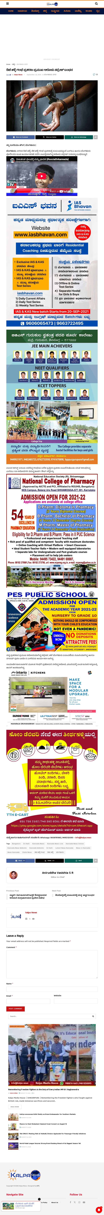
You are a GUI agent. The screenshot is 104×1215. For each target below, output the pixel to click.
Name (9, 984)
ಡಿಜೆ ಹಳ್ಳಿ (50, 852)
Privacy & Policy (41, 1202)
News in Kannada (83, 848)
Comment (11, 947)
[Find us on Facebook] (70, 1203)
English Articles (17, 1026)
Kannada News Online (75, 844)
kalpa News (18, 74)
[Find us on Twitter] (75, 1203)
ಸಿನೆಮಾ (67, 11)
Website (57, 996)
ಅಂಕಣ (89, 11)
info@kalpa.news (83, 838)
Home (10, 11)
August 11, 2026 (26, 1127)
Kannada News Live (55, 844)
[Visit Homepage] (52, 4)
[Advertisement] (52, 36)
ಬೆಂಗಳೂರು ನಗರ (22, 64)
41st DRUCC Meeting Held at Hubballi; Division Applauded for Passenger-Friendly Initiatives (53, 1133)
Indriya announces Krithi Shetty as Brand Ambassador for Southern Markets (48, 1114)
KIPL (38, 1186)
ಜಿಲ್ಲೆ (45, 11)
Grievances (27, 1202)
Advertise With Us (12, 1202)
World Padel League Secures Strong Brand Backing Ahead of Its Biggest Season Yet (50, 1143)
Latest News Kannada (64, 848)
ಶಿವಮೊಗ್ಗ (35, 11)
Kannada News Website (17, 848)
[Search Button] (96, 4)
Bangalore (16, 844)
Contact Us (10, 1206)
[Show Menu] (7, 4)
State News (27, 852)
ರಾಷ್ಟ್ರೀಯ (55, 11)
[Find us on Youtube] (84, 1203)
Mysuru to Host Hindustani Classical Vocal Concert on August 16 (43, 1124)
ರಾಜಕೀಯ (22, 11)
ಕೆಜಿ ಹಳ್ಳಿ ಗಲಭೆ (40, 852)
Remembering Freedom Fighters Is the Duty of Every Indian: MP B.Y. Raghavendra (43, 1090)
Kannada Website (37, 848)
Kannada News (38, 844)
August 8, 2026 (26, 1147)
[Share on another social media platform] (96, 137)
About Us (54, 1202)
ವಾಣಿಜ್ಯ (78, 11)
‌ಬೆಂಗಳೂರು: (60, 852)
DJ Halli (26, 844)
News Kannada (14, 852)
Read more (16, 1107)
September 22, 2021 (34, 74)
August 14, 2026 (26, 1118)
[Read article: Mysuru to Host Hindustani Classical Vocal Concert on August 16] (13, 1126)
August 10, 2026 (26, 1137)
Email (9, 996)
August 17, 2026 (25, 1093)
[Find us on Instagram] (79, 1203)
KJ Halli (50, 848)
